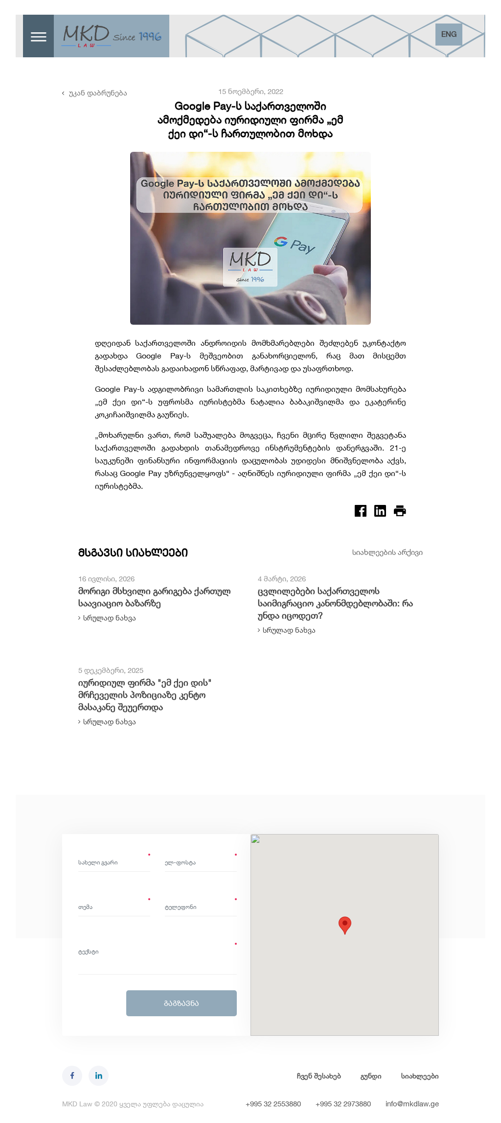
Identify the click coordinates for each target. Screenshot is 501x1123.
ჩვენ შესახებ (319, 1076)
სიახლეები (420, 1076)
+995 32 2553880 (273, 1103)
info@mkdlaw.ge (412, 1103)
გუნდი (371, 1076)
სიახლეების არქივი (387, 552)
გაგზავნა (181, 1003)
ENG (448, 34)
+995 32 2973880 (343, 1103)
